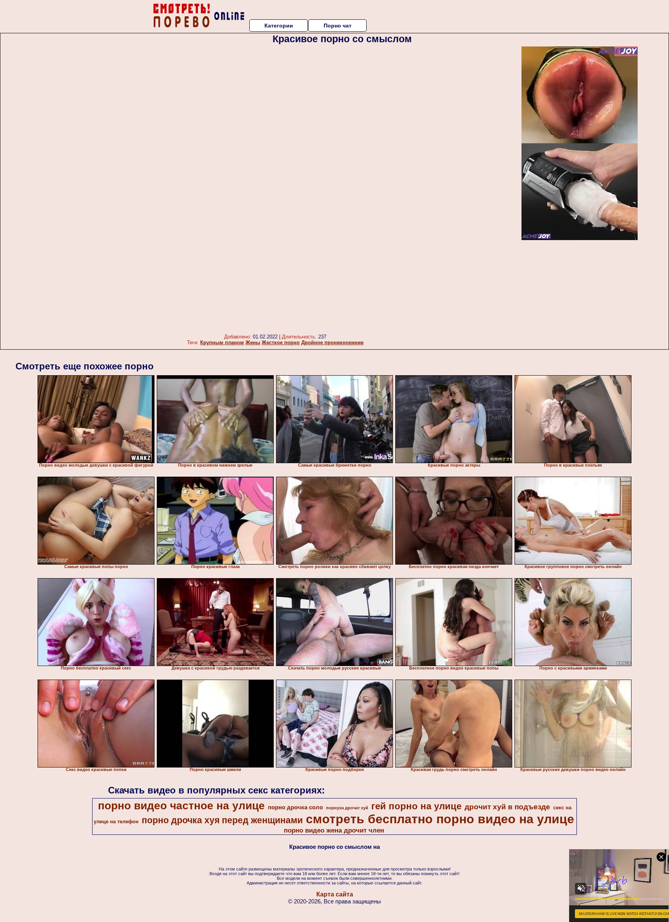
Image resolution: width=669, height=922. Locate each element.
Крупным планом (222, 342)
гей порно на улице (416, 806)
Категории (278, 25)
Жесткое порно (281, 342)
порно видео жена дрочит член (334, 830)
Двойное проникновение (332, 342)
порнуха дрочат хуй (347, 807)
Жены (252, 342)
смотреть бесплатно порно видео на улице (440, 819)
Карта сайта (334, 894)
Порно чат (338, 25)
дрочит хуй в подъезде (507, 807)
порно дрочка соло (295, 807)
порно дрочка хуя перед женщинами (222, 820)
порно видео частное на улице (181, 806)
